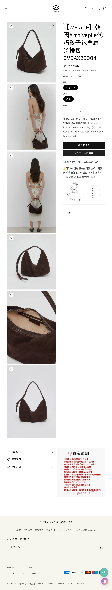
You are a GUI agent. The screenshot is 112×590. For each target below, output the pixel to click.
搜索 (18, 530)
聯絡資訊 (50, 530)
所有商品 (28, 530)
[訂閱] (56, 547)
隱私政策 (51, 584)
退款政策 (41, 584)
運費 (93, 70)
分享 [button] (68, 213)
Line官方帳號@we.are (85, 530)
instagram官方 (65, 530)
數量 (65, 105)
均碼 (68, 98)
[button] (6, 8)
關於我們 (39, 530)
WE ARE (17, 584)
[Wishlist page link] (85, 8)
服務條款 (61, 584)
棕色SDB (70, 87)
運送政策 (70, 584)
